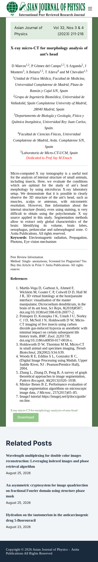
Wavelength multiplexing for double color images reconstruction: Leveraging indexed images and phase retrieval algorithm (47, 461)
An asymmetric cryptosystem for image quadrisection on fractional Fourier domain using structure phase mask (47, 490)
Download (26, 417)
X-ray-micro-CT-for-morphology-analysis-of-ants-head (43, 410)
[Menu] (90, 9)
